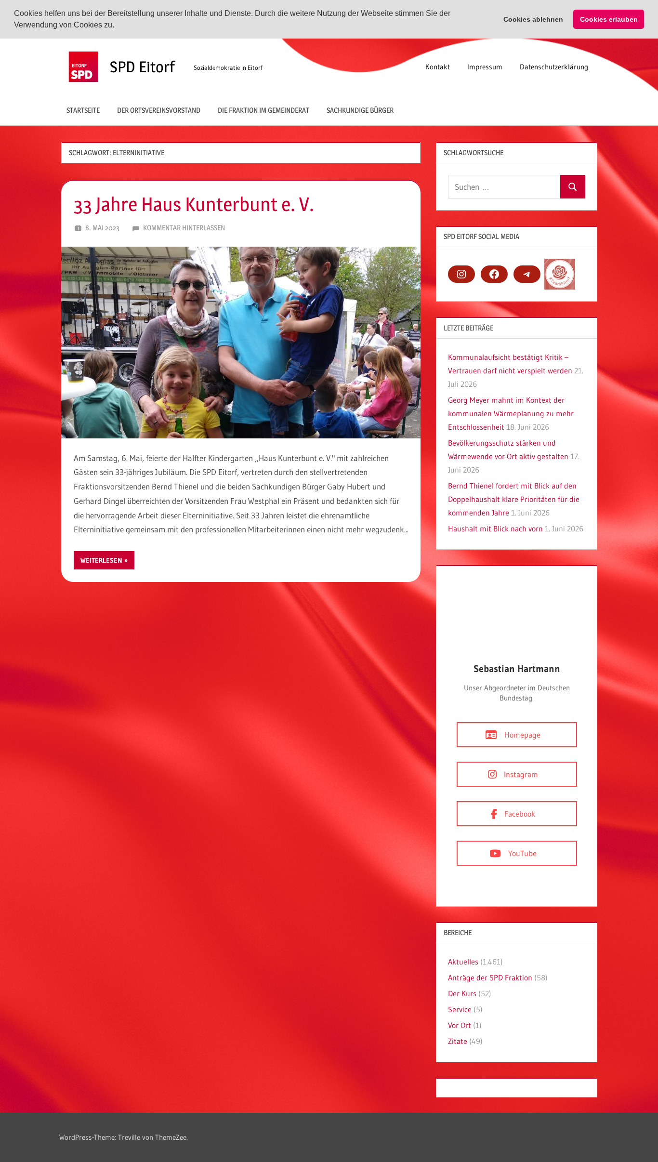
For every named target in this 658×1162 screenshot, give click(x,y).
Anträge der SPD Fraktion (490, 977)
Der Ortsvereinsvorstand (158, 110)
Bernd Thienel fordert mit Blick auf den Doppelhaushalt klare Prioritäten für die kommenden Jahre (513, 499)
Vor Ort (459, 1025)
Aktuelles (463, 961)
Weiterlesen (101, 560)
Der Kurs (462, 993)
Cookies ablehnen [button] (533, 19)
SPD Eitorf (142, 66)
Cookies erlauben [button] (609, 19)
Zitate (457, 1041)
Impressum (484, 66)
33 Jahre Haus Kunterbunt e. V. (194, 204)
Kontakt (437, 66)
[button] (117, 26)
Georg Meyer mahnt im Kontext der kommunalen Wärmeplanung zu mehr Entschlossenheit (511, 413)
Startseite (83, 110)
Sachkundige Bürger (360, 110)
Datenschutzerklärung (554, 66)
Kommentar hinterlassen (184, 227)
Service (460, 1009)
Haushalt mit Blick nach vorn (495, 528)
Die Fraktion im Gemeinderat (263, 110)
